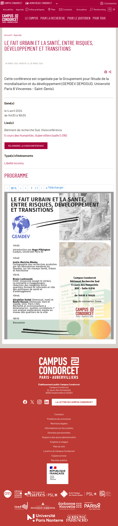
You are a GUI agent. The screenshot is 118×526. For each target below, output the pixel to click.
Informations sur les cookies (59, 428)
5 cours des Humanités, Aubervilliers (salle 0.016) (35, 135)
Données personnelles (59, 432)
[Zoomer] (20, 188)
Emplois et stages (59, 441)
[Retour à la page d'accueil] (10, 19)
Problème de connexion (59, 418)
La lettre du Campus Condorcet (74, 402)
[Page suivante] (41, 188)
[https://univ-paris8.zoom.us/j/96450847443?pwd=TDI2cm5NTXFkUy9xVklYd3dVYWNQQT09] (75, 301)
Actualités (8, 9)
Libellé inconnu (14, 163)
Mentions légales (59, 423)
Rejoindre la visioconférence (26, 145)
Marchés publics (59, 460)
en (114, 9)
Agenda (20, 9)
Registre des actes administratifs (59, 437)
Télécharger (56, 188)
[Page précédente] (25, 188)
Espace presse (59, 455)
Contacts (59, 414)
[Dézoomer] (7, 188)
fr (110, 9)
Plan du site (59, 446)
